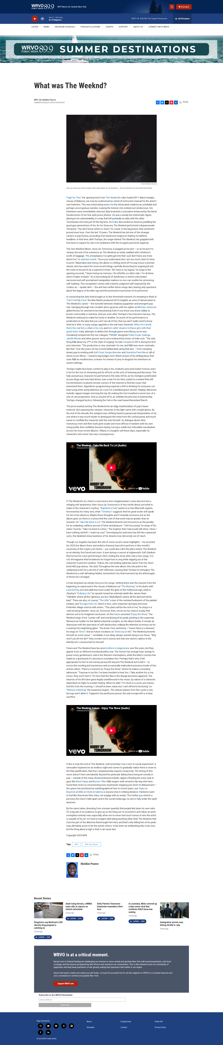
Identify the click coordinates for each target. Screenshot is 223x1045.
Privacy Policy (160, 1027)
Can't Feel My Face (76, 300)
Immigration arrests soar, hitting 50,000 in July (171, 923)
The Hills (104, 600)
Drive (82, 631)
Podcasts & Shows (90, 27)
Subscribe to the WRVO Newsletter (56, 995)
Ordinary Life (83, 593)
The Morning (128, 586)
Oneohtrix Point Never (137, 352)
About (89, 1022)
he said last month (87, 259)
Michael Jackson (146, 307)
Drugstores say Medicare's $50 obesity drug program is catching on (48, 925)
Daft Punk (99, 352)
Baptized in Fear (109, 508)
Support (123, 27)
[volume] (42, 19)
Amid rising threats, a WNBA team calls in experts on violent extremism (79, 906)
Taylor (142, 788)
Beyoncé (70, 792)
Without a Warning (76, 690)
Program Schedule (65, 27)
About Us (138, 27)
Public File (159, 1022)
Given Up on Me (123, 631)
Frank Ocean (134, 335)
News (46, 27)
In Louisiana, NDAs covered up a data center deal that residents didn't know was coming (143, 908)
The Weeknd (112, 197)
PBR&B (113, 335)
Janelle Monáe (73, 338)
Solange (146, 335)
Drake (115, 222)
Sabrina (99, 792)
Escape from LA (88, 603)
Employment (126, 1022)
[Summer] (111, 49)
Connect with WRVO (159, 27)
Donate (185, 6)
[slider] (46, 18)
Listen (34, 27)
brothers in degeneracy (117, 648)
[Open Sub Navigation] (40, 27)
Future (117, 614)
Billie (80, 792)
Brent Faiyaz (82, 781)
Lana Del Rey (72, 590)
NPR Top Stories (91, 844)
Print (185, 101)
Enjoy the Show (139, 614)
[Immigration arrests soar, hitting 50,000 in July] (174, 910)
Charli (89, 792)
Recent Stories (42, 898)
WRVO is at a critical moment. (81, 954)
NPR (76, 844)
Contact (124, 1027)
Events (109, 27)
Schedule (90, 1027)
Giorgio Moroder (113, 352)
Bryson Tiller (99, 781)
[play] (35, 18)
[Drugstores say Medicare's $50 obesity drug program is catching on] (48, 910)
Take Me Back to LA (90, 522)
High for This (73, 197)
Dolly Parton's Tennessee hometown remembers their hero (110, 906)
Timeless (106, 511)
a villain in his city (94, 328)
